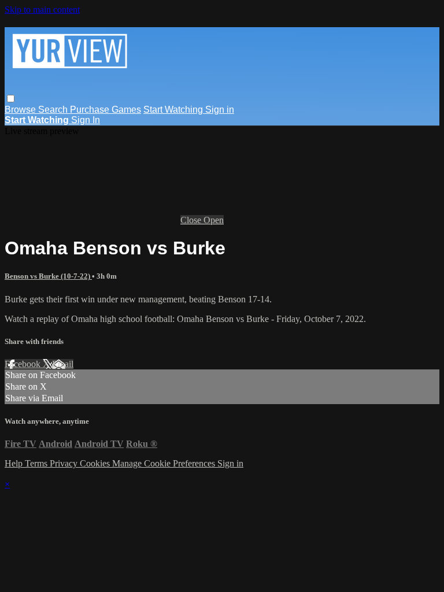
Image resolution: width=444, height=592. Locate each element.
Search (54, 109)
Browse (21, 109)
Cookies (96, 463)
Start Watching (174, 109)
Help (15, 463)
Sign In (85, 120)
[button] (10, 98)
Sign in (219, 109)
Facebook (24, 364)
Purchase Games (105, 109)
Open (214, 220)
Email (62, 364)
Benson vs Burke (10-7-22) (48, 276)
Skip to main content (42, 9)
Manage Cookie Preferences (164, 463)
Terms (37, 463)
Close (192, 220)
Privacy (65, 463)
